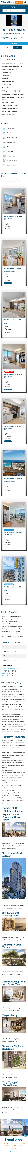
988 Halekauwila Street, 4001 (13, 374)
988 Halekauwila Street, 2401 (13, 216)
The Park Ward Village (8, 668)
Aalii (3, 671)
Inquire (15, 43)
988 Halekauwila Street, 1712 (13, 478)
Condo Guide (4, 6)
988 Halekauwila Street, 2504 (13, 268)
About (3, 1143)
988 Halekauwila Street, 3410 (13, 587)
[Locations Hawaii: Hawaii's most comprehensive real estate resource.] (9, 2)
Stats (19, 182)
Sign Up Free (19, 2)
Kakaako (4, 7)
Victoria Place (6, 676)
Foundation (23, 1143)
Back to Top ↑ (14, 1148)
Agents (9, 1143)
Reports (8, 1145)
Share (19, 48)
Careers (14, 1145)
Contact (20, 1145)
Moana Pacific (6, 673)
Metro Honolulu (13, 6)
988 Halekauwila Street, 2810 (13, 320)
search (17, 91)
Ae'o (10, 671)
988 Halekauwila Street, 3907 (13, 532)
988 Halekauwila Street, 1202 (13, 426)
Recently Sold (11, 182)
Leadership (15, 1143)
